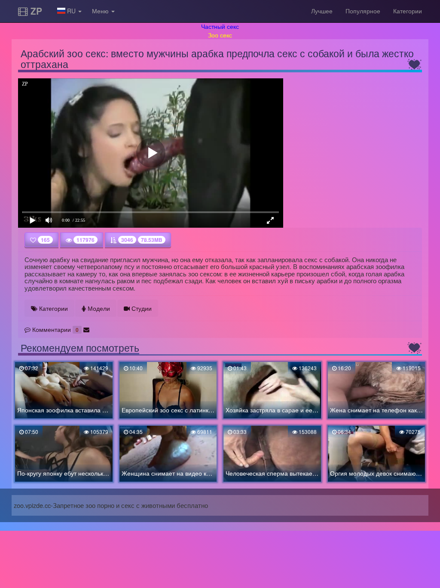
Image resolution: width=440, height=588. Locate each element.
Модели (98, 308)
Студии (141, 308)
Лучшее (322, 10)
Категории (407, 10)
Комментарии (55, 329)
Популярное (362, 10)
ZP (35, 10)
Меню (101, 10)
